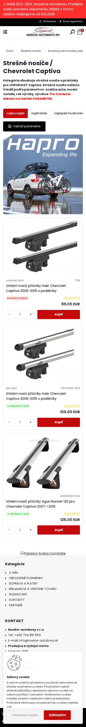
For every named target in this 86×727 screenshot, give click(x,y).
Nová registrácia (73, 21)
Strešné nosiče (31, 51)
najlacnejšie (15, 113)
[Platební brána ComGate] (43, 553)
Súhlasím (57, 715)
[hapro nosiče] (43, 174)
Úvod (9, 51)
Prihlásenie (49, 21)
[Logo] (43, 32)
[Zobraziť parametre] (24, 126)
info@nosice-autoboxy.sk (38, 640)
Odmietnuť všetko (25, 715)
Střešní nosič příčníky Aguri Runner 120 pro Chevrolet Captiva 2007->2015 (40, 504)
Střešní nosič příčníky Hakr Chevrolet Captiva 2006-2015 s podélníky (36, 288)
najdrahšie (39, 113)
